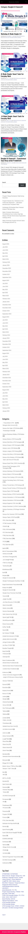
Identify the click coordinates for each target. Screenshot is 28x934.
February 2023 (6, 371)
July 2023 (5, 356)
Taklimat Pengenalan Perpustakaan (11, 857)
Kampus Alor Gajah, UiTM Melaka (11, 428)
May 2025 (5, 289)
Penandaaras (6, 723)
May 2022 (5, 399)
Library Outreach (6, 736)
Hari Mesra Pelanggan (8, 556)
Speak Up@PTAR (7, 617)
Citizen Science (6, 624)
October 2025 (6, 274)
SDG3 (3, 897)
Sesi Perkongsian (7, 708)
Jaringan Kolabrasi (7, 642)
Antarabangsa (6, 569)
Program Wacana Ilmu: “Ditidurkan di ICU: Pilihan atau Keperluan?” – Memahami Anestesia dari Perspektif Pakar (13, 202)
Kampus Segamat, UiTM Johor (10, 503)
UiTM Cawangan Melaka (8, 904)
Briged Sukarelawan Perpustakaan (11, 584)
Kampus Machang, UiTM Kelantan (11, 471)
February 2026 (6, 262)
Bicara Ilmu (5, 744)
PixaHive (23, 932)
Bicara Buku (6, 741)
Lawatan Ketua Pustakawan (10, 669)
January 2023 (5, 374)
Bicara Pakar (6, 750)
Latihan (4, 696)
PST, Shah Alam (7, 532)
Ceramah (5, 596)
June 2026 (5, 250)
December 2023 (6, 341)
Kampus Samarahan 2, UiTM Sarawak (12, 497)
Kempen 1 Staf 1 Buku (8, 768)
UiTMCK (17, 906)
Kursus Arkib (6, 705)
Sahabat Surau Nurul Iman (9, 726)
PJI (13, 890)
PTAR (22, 892)
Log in (3, 914)
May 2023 (5, 362)
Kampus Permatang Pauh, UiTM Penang (13, 480)
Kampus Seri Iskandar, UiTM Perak (12, 514)
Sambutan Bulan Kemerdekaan (10, 756)
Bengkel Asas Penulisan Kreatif (11, 593)
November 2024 (6, 307)
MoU (3, 772)
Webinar (5, 714)
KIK (4, 801)
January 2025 (5, 301)
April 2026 (5, 256)
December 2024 (6, 304)
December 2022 (6, 377)
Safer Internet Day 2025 (9, 614)
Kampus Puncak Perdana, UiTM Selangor (13, 488)
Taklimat (5, 711)
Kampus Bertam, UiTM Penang (11, 439)
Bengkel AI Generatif (7, 138)
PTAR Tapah (11, 893)
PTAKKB (18, 892)
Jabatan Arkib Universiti (8, 639)
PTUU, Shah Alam (6, 820)
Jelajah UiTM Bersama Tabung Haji (12, 677)
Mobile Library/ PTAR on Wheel (10, 766)
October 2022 (6, 383)
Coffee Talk (5, 627)
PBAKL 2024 (6, 720)
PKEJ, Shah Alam (7, 520)
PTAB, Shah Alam (7, 535)
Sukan (4, 835)
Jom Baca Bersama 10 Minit (10, 602)
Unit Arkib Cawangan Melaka (15, 908)
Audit (3, 572)
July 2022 (5, 393)
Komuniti (4, 684)
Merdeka (4, 754)
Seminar (4, 826)
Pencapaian (5, 799)
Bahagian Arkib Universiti (9, 425)
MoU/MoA (5, 883)
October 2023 (6, 347)
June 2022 (5, 396)
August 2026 (5, 244)
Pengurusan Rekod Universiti (9, 884)
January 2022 (5, 411)
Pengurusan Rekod (19, 883)
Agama (4, 548)
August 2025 (5, 280)
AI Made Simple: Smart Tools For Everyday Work (12, 75)
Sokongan (5, 656)
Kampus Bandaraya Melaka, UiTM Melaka (13, 434)
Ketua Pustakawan (7, 660)
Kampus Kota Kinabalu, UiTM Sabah (12, 457)
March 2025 (5, 295)
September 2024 (6, 314)
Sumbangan (5, 841)
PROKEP (5, 526)
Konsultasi (5, 687)
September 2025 (6, 277)
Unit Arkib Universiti (8, 729)
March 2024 (5, 332)
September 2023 (6, 350)
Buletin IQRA (14, 1)
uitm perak (5, 908)
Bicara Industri (6, 747)
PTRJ (22, 895)
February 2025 (6, 298)
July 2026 (5, 247)
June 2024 (5, 323)
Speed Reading (6, 829)
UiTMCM (22, 906)
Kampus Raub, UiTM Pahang (10, 491)
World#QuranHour (7, 620)
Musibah (4, 781)
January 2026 (5, 265)
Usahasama (5, 863)
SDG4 (7, 897)
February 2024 (6, 335)
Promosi (4, 817)
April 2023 (5, 365)
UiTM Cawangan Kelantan (8, 902)
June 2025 (5, 286)
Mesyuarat (5, 760)
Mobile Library (6, 608)
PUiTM (4, 541)
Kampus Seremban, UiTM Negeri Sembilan (14, 509)
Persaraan (5, 807)
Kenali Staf (5, 651)
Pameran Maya (6, 789)
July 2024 (5, 320)
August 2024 (5, 317)
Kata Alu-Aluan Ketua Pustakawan (11, 665)
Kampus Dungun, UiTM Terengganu (12, 445)
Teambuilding (6, 566)
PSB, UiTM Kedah (7, 529)
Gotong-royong (6, 553)
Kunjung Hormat (6, 690)
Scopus (5, 792)
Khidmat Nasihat (7, 702)
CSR (24, 875)
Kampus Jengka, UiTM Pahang (11, 451)
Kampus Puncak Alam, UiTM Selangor (12, 485)
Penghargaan (5, 805)
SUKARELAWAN (6, 838)
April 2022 (5, 402)
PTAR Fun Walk (7, 562)
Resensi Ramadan (7, 611)
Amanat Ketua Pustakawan (10, 662)
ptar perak (4, 893)
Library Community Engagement (11, 675)
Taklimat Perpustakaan (8, 900)
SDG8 (11, 897)
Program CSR (5, 814)
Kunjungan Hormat (13, 877)
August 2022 (5, 390)
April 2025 (5, 292)
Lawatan (4, 718)
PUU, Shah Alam (7, 544)
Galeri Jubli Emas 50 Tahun (10, 459)
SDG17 (15, 897)
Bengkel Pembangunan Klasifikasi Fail (13, 581)
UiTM (16, 900)
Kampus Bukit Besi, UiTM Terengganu (12, 442)
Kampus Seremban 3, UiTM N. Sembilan (13, 506)
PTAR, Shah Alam (7, 538)
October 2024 (6, 311)
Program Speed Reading (8, 892)
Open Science (6, 784)
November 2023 (6, 344)
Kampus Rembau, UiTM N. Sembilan (12, 494)
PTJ (20, 895)
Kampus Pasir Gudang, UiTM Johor (12, 477)
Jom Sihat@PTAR (7, 559)
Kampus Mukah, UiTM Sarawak (11, 474)
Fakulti (4, 630)
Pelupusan (11, 883)
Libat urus (5, 733)
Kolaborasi (5, 672)
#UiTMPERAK (14, 874)
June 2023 (5, 359)
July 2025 (5, 283)
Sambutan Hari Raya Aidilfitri (9, 823)
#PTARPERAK (6, 874)
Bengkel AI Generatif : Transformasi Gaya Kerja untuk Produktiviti (13, 159)
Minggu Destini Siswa (8, 847)
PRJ (16, 890)
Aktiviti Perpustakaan (8, 53)
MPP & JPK (5, 778)
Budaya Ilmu (5, 587)
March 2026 (5, 259)
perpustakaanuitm (6, 890)
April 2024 (5, 329)
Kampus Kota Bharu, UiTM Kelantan (12, 454)
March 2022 (5, 405)
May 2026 (5, 253)
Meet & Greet (6, 605)
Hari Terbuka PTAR (7, 633)
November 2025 (6, 271)
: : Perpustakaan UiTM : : (8, 423)
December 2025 (6, 268)
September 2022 (6, 386)
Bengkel (4, 13)
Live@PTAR (5, 739)
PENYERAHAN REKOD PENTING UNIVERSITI (10, 887)
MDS (10, 881)
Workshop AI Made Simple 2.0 (11, 34)
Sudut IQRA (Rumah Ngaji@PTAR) (11, 832)
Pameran (4, 787)
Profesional (6, 653)
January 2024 (5, 338)
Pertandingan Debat (8, 430)
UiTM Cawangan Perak (8, 906)
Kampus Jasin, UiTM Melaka (10, 448)
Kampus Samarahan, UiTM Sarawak (12, 500)
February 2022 (6, 408)
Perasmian (5, 811)
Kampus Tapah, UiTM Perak (10, 517)
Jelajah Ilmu (6, 599)
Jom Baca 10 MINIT (7, 645)
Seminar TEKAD (7, 681)
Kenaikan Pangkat (7, 648)
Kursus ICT (5, 693)
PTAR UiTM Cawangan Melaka (10, 895)
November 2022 (6, 380)
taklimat (13, 899)
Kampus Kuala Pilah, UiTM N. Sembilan (13, 463)
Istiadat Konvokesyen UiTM (9, 636)
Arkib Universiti (6, 875)
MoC (4, 774)
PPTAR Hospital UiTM (8, 523)
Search (4, 182)
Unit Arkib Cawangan (8, 795)
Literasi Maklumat (16, 879)
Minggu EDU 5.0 (6, 763)
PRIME (4, 850)
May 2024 (5, 326)
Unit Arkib (5, 853)
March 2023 (5, 368)
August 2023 (5, 353)
